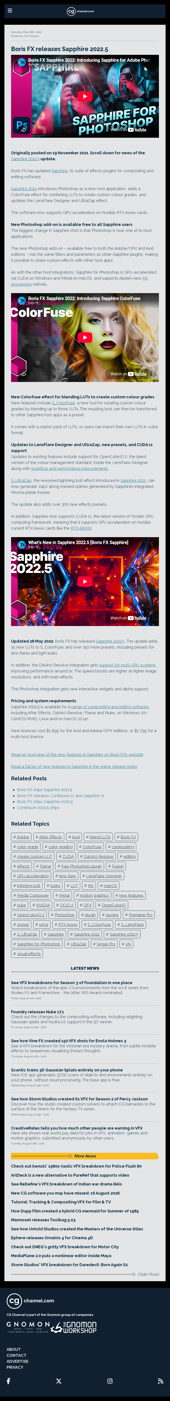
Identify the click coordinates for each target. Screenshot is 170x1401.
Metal (64, 895)
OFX (87, 905)
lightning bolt (28, 885)
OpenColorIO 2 (30, 914)
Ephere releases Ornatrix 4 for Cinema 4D (52, 1237)
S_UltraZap (21, 480)
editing (130, 856)
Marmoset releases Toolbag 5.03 (43, 1220)
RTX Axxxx (67, 924)
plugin (90, 914)
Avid (76, 837)
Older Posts (148, 1274)
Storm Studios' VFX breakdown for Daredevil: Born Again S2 (69, 1264)
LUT (74, 885)
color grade (27, 846)
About (14, 1349)
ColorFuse (92, 846)
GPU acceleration (33, 876)
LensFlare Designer (104, 876)
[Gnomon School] (28, 1327)
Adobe (23, 837)
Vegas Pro (106, 944)
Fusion (118, 866)
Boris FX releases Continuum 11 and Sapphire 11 (60, 795)
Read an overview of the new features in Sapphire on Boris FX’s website (77, 754)
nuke (21, 905)
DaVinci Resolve (98, 856)
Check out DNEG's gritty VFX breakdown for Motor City (65, 1246)
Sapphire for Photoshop (38, 944)
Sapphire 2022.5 (25, 159)
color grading (60, 846)
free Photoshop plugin (81, 866)
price (43, 924)
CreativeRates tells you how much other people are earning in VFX (77, 1128)
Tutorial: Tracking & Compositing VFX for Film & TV (61, 1202)
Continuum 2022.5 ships (38, 807)
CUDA (68, 856)
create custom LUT (34, 856)
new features (131, 895)
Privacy (15, 1367)
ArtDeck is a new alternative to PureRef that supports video (70, 1175)
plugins (112, 914)
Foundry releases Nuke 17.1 (37, 1012)
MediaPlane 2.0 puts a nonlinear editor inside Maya (61, 1255)
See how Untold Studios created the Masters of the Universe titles (77, 1229)
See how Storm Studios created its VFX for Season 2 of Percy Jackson (79, 1099)
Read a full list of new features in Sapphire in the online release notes (74, 766)
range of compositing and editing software (110, 706)
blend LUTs (100, 837)
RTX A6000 (81, 528)
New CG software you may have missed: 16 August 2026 (65, 1193)
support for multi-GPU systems (127, 665)
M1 (91, 885)
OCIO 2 (66, 905)
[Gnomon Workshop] (73, 1327)
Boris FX (128, 837)
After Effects (50, 837)
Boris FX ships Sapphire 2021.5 (44, 789)
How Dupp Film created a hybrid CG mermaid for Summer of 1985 (75, 1211)
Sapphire (60, 170)
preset (23, 924)
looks (55, 885)
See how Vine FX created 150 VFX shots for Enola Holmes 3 (68, 1040)
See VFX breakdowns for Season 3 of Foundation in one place (71, 982)
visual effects (29, 953)
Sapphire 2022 (24, 188)
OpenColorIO (114, 905)
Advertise (18, 1361)
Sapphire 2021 (133, 480)
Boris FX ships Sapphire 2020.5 (45, 801)
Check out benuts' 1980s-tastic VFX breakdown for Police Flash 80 (76, 1166)
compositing (123, 846)
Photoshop (65, 914)
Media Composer (33, 895)
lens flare (67, 876)
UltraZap (79, 944)
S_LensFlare (132, 924)
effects (23, 866)
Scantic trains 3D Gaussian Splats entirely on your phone (67, 1070)
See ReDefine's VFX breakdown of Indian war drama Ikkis (66, 1184)
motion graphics (94, 895)
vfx (128, 944)
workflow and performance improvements (69, 468)
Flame (45, 866)
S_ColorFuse (63, 403)
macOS (110, 885)
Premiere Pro (141, 914)
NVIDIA (43, 905)
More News (85, 1156)
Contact (17, 1355)
